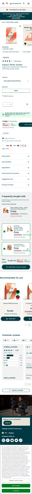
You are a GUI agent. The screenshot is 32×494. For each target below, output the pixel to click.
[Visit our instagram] (3, 440)
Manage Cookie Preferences (12, 428)
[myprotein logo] (15, 3)
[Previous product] (26, 325)
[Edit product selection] (28, 232)
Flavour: (5, 77)
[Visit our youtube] (12, 440)
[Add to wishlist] (27, 104)
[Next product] (29, 325)
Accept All (16, 490)
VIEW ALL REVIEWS (9, 378)
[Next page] (29, 384)
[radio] (16, 91)
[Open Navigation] (3, 3)
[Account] (24, 3)
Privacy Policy (26, 475)
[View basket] (28, 3)
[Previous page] (26, 384)
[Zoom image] (20, 26)
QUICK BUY (12, 318)
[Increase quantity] (11, 104)
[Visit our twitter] (16, 440)
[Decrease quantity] (4, 104)
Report (28, 378)
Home (3, 22)
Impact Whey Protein (10, 303)
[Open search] (7, 3)
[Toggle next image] (29, 35)
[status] (7, 104)
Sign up (7, 423)
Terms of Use (7, 477)
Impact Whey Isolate (12, 22)
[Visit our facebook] (8, 440)
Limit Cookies (16, 485)
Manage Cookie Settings (16, 480)
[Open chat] (20, 440)
